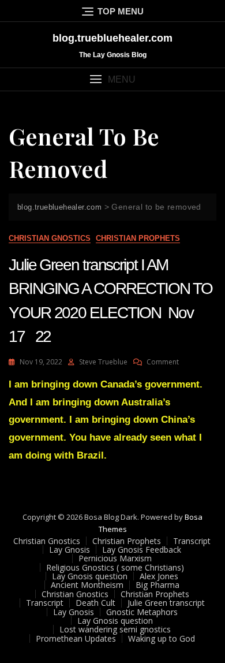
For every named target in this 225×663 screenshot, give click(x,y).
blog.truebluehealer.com (112, 38)
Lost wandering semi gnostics (115, 629)
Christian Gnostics (50, 238)
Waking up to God (161, 638)
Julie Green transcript (166, 602)
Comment (163, 361)
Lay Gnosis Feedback (141, 549)
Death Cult (95, 602)
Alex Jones (159, 576)
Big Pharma (157, 584)
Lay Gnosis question (89, 576)
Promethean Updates (76, 638)
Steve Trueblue (103, 362)
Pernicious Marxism (115, 558)
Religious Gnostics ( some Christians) (115, 567)
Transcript (192, 540)
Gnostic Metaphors (142, 611)
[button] (112, 79)
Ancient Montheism (87, 584)
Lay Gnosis (69, 549)
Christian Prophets (138, 238)
